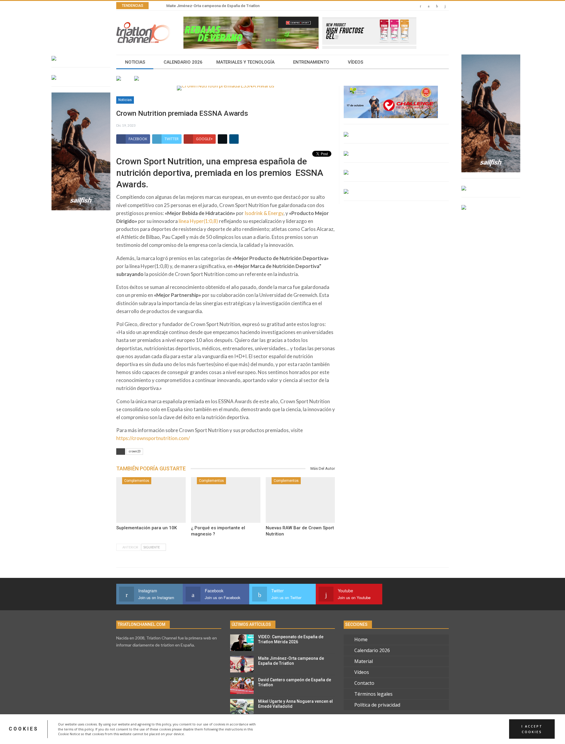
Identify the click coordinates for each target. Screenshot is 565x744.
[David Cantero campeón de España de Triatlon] (242, 685)
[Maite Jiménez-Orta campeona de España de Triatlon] (242, 664)
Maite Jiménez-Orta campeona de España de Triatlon (213, 6)
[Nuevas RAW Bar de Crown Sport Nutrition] (300, 500)
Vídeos (355, 62)
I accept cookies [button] (532, 729)
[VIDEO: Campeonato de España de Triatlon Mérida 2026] (242, 642)
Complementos (136, 481)
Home (361, 639)
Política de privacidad (377, 705)
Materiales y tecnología (245, 62)
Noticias (135, 62)
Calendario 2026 (183, 62)
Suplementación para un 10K (146, 527)
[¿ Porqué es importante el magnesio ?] (225, 500)
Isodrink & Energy (264, 213)
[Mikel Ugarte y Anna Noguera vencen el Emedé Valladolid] (242, 707)
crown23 (135, 451)
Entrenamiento (311, 62)
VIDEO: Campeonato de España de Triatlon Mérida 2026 (290, 639)
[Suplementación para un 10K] (151, 500)
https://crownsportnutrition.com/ (153, 438)
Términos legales (373, 694)
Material (363, 661)
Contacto (364, 683)
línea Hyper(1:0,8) (198, 221)
